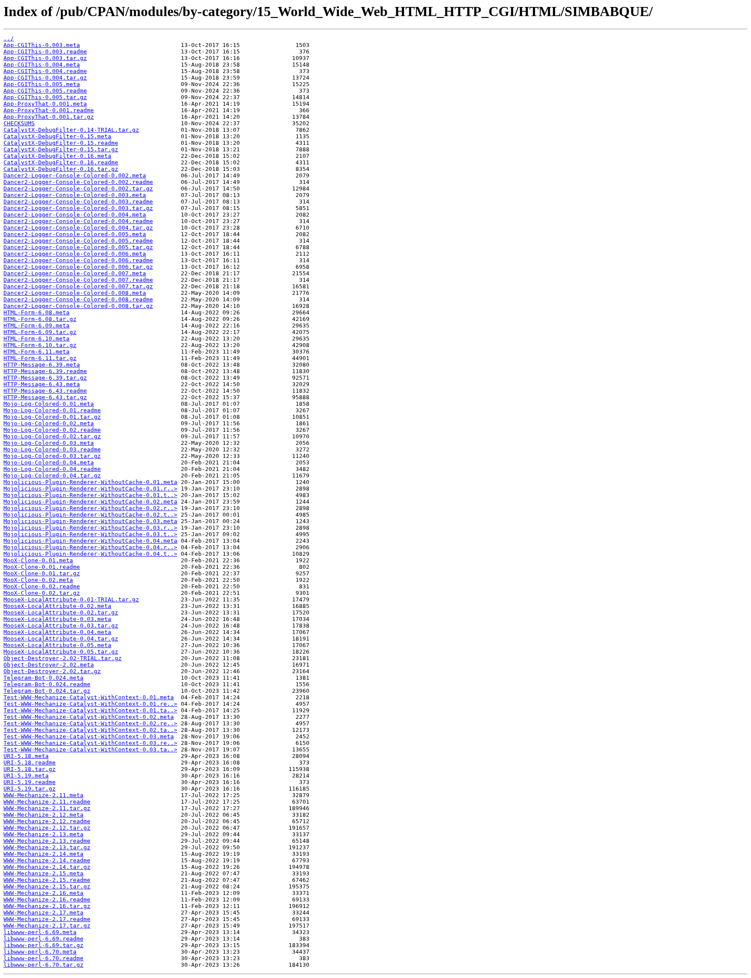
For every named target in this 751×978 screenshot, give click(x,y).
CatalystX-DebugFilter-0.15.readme (60, 143)
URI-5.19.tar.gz (29, 788)
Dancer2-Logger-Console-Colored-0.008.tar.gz (78, 306)
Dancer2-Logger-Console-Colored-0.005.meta (74, 234)
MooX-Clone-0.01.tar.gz (41, 573)
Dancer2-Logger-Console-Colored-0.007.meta (74, 273)
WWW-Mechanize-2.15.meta (43, 873)
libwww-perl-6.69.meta (39, 932)
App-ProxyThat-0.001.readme (48, 110)
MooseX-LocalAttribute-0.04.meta (57, 632)
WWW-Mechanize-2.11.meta (43, 795)
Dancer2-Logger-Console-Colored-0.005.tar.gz (78, 247)
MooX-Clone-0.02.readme (41, 586)
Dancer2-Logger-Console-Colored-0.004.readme (78, 221)
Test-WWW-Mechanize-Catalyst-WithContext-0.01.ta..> (90, 710)
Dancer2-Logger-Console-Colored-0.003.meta (74, 195)
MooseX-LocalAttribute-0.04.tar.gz (60, 638)
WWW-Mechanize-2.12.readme (46, 821)
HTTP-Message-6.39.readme (45, 371)
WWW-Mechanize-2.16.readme (46, 899)
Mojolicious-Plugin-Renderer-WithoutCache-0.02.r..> (90, 508)
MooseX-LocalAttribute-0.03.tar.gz (60, 625)
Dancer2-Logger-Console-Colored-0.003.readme (78, 201)
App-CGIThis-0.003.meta (41, 45)
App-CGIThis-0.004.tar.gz (45, 77)
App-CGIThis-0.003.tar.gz (45, 58)
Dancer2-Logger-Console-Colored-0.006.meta (74, 253)
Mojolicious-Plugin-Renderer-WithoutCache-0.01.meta (90, 482)
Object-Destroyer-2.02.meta (48, 664)
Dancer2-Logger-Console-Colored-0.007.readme (78, 280)
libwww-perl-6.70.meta (39, 951)
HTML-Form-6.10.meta (36, 338)
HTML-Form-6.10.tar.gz (39, 345)
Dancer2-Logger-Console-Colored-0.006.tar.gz (78, 267)
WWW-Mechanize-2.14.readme (46, 860)
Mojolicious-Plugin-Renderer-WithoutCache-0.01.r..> (90, 488)
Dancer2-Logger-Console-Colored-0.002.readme (78, 182)
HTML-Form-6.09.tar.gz (39, 332)
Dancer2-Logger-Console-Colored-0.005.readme (78, 240)
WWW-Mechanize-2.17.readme (46, 919)
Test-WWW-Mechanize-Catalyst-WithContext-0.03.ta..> (90, 749)
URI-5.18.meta (26, 756)
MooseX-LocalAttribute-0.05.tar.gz (60, 651)
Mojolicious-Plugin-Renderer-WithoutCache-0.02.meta (90, 501)
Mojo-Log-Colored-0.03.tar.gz (52, 456)
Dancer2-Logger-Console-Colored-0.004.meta (74, 214)
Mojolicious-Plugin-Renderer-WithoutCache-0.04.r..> (90, 547)
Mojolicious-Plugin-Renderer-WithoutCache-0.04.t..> (90, 554)
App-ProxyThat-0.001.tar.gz (48, 116)
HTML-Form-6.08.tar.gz (39, 319)
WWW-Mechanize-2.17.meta (43, 912)
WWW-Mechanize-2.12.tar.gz (46, 827)
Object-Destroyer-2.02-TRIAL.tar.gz (62, 658)
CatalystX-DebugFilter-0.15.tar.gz (60, 149)
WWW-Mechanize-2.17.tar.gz (46, 925)
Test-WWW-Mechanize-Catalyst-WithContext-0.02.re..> (90, 723)
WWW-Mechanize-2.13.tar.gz (46, 847)
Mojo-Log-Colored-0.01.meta (48, 404)
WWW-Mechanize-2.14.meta (43, 854)
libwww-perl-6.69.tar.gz (43, 945)
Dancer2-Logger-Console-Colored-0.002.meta (74, 175)
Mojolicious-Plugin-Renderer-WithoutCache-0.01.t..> (90, 495)
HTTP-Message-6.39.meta (41, 364)
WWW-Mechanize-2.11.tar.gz (46, 808)
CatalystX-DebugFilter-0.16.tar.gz (60, 169)
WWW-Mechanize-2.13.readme (46, 841)
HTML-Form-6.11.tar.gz (39, 358)
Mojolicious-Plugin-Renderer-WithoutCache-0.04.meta (90, 540)
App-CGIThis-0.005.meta (41, 84)
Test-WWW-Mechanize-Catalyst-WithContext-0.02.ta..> (90, 730)
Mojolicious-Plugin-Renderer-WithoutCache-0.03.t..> (90, 534)
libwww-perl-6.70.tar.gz (43, 964)
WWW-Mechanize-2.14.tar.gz (46, 867)
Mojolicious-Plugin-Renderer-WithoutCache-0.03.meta (90, 521)
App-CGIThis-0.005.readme (45, 90)
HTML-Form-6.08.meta (36, 312)
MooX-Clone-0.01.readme (41, 567)
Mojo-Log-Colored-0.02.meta (48, 423)
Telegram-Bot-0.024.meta (43, 677)
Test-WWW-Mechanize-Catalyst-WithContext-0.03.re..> (90, 743)
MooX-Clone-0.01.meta (38, 560)
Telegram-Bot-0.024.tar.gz (46, 691)
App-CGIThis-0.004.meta (41, 64)
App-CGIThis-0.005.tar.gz (45, 97)
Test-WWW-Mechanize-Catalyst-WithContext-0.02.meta (88, 717)
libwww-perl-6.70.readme (43, 958)
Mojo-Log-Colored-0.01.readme (52, 410)
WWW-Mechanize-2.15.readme (46, 880)
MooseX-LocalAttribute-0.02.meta (57, 606)
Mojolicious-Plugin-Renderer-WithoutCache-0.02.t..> (90, 514)
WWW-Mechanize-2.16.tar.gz (46, 906)
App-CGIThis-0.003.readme (45, 51)
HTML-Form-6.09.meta (36, 325)
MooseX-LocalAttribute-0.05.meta (57, 645)
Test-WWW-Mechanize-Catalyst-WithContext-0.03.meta (88, 736)
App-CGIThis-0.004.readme (45, 71)
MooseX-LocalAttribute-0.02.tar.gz (60, 612)
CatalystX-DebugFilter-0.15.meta (57, 136)
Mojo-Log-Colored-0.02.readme (52, 430)
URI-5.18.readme (29, 762)
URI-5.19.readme (29, 782)
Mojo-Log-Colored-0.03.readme (52, 449)
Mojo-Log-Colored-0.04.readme (52, 469)
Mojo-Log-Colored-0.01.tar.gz (52, 417)
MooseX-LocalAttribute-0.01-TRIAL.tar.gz (71, 599)
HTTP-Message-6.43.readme (45, 390)
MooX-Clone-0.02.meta (38, 580)
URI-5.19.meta (26, 775)
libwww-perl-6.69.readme (43, 938)
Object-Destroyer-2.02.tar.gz (52, 671)
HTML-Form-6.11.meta (36, 351)
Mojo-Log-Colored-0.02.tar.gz (52, 436)
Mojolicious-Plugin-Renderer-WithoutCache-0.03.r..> (90, 527)
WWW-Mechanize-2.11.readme (46, 801)
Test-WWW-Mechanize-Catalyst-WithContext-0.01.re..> (90, 704)
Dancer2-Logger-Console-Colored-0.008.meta (74, 293)
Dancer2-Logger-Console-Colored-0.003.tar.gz (78, 208)
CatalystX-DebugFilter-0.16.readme (60, 162)
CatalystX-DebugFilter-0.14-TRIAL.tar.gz (71, 130)
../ (8, 38)
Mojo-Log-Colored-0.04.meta (48, 462)
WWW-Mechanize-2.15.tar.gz (46, 886)
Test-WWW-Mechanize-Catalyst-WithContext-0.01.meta (88, 697)
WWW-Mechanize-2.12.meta (43, 814)
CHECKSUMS (19, 123)
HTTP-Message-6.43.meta (41, 384)
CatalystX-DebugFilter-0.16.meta (57, 156)
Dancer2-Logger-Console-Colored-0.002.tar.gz (78, 188)
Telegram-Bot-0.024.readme (46, 684)
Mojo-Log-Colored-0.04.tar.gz (52, 475)
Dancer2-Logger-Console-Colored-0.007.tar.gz (78, 286)
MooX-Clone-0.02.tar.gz (41, 593)
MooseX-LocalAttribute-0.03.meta (57, 619)
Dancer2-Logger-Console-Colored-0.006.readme (78, 260)
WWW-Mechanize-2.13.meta (43, 834)
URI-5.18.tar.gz (29, 769)
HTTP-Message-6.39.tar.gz (45, 377)
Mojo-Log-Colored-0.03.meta (48, 443)
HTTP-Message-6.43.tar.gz (45, 397)
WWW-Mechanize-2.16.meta (43, 893)
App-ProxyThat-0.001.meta (45, 103)
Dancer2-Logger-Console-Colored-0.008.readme (78, 299)
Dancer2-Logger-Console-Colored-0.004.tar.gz (78, 227)
